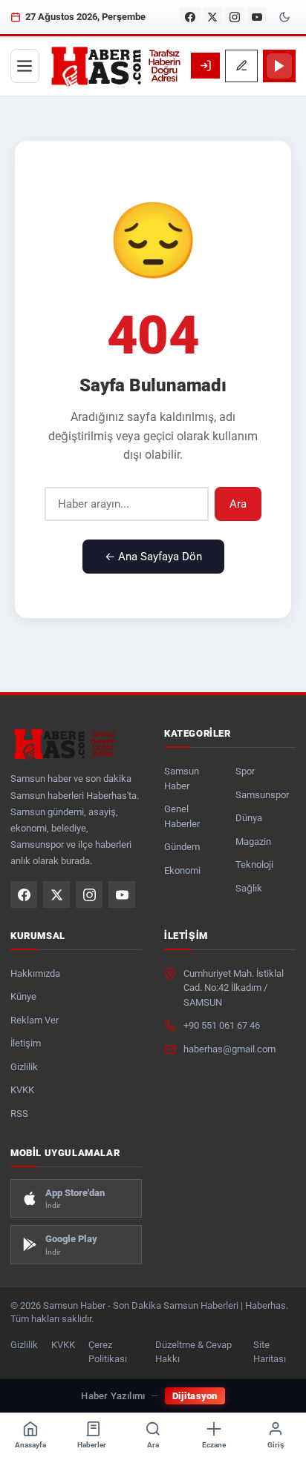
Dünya (248, 817)
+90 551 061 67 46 (221, 1025)
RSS (19, 1113)
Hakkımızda (35, 973)
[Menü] (24, 66)
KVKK (22, 1089)
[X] (212, 17)
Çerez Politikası (107, 1351)
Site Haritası (269, 1351)
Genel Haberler (182, 816)
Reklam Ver (34, 1020)
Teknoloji (254, 864)
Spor (245, 771)
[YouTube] (257, 17)
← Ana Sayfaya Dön (153, 556)
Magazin (253, 841)
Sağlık (248, 888)
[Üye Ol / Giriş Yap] (205, 66)
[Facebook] (190, 17)
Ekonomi (182, 870)
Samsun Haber (181, 778)
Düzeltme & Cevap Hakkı (193, 1351)
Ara (238, 504)
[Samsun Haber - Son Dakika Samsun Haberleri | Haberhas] (115, 66)
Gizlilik (24, 1066)
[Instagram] (234, 17)
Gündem (182, 846)
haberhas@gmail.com (229, 1049)
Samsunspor (262, 794)
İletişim (25, 1043)
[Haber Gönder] (241, 66)
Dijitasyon (195, 1395)
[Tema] (284, 17)
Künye (23, 996)
